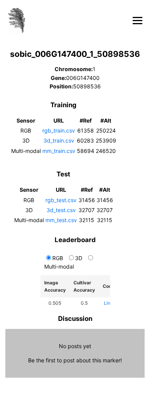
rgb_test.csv (61, 200)
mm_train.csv (58, 151)
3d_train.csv (58, 140)
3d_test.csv (61, 210)
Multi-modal (59, 266)
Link (108, 303)
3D (78, 258)
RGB (57, 258)
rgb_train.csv (58, 130)
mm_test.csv (61, 220)
